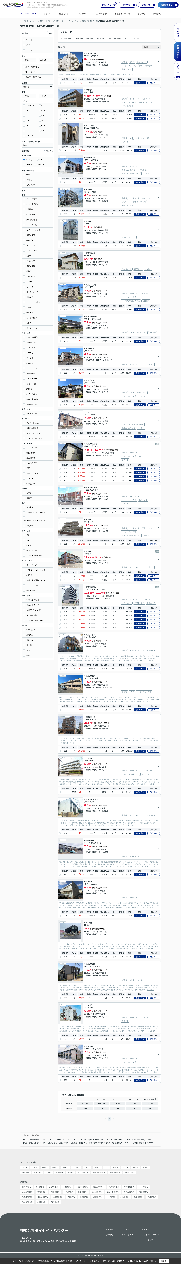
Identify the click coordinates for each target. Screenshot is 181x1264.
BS (27, 540)
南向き (29, 650)
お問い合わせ (167, 5)
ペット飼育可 (31, 199)
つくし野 (95, 799)
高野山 (94, 444)
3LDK (43, 125)
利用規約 (145, 1229)
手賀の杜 (92, 348)
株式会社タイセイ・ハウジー (44, 1230)
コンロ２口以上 (32, 423)
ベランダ (29, 358)
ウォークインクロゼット (35, 512)
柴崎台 (94, 587)
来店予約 (146, 5)
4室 (150, 1108)
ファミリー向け (32, 328)
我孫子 (95, 65)
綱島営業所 (82, 1192)
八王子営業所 (27, 1192)
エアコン (29, 493)
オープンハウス (32, 292)
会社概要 (109, 1229)
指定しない (29, 160)
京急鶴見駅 (112, 39)
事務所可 (29, 240)
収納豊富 (29, 526)
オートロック (31, 565)
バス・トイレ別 (32, 448)
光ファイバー (31, 550)
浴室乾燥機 (30, 458)
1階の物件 (30, 640)
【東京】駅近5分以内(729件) (59, 1140)
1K (42, 105)
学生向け (29, 313)
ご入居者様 (81, 13)
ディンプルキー (32, 585)
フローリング (31, 342)
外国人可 (29, 297)
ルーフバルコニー (33, 368)
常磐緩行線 (90, 360)
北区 (106, 1167)
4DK (42, 131)
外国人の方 (64, 13)
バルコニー (30, 363)
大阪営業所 (124, 1197)
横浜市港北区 (83, 1172)
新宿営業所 (26, 1187)
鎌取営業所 (84, 1197)
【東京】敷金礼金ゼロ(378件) (33, 1143)
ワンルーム (29, 105)
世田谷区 (25, 1172)
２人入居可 (30, 245)
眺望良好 (29, 271)
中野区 (145, 1167)
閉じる (163, 1261)
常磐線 (88, 65)
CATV (28, 545)
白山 (93, 157)
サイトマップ (147, 1240)
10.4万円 (101, 1103)
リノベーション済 (33, 230)
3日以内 (28, 165)
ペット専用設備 (32, 204)
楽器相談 (29, 209)
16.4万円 (150, 1103)
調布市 (70, 1172)
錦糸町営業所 (98, 1187)
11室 (101, 1108)
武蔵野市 (37, 1172)
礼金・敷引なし (31, 72)
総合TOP (47, 13)
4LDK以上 (29, 136)
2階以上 (29, 635)
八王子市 (59, 1172)
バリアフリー (31, 251)
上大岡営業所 (97, 1192)
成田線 (88, 934)
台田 (93, 635)
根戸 (90, 90)
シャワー (29, 479)
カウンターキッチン (34, 438)
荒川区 (115, 1167)
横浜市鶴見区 (115, 1172)
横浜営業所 (55, 1192)
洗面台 (29, 468)
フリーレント (31, 282)
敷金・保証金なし (32, 67)
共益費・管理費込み (33, 77)
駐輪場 (29, 389)
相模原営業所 (27, 1197)
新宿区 (24, 1167)
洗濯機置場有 (31, 404)
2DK (42, 115)
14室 (85, 1108)
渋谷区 (34, 1167)
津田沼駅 (89, 39)
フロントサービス (33, 605)
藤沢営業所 (143, 1192)
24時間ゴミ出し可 (33, 610)
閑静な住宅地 (31, 220)
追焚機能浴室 (31, 453)
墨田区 (65, 1167)
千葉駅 (121, 39)
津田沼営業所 (42, 1197)
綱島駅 (104, 39)
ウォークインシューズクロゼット (36, 521)
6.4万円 (85, 1103)
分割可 (29, 256)
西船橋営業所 (58, 1197)
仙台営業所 (152, 1197)
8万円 (134, 1103)
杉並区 (135, 1167)
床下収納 (29, 507)
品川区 (87, 1167)
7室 (117, 1108)
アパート (28, 40)
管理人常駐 (30, 266)
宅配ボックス (31, 575)
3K (42, 120)
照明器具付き (31, 384)
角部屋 (29, 656)
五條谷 (91, 126)
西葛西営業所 (114, 1187)
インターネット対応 (34, 556)
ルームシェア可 (32, 307)
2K (26, 115)
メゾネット (30, 353)
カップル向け (31, 318)
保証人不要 (30, 235)
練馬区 (55, 1167)
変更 (50, 33)
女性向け (29, 323)
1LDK (43, 110)
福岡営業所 (55, 1201)
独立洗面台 (30, 484)
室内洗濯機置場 (32, 337)
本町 (93, 717)
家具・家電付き (32, 399)
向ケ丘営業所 (129, 1192)
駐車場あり (30, 630)
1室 (133, 1108)
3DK (27, 125)
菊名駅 (127, 39)
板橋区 (97, 1167)
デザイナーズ (31, 225)
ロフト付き (30, 348)
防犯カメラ (30, 591)
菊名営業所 (69, 1192)
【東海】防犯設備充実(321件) (116, 1143)
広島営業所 (41, 1201)
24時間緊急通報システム (36, 580)
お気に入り (106, 5)
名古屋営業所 (27, 1201)
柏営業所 (71, 1197)
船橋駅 (63, 39)
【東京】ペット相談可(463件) (111, 1140)
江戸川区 (76, 1167)
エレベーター (31, 379)
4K (26, 131)
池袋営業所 (53, 1187)
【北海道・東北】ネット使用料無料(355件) (87, 1143)
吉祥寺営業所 (129, 1187)
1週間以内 (40, 165)
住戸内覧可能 (31, 615)
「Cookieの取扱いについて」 (131, 1261)
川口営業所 (111, 1197)
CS (27, 535)
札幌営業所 (138, 1197)
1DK (27, 110)
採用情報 (157, 13)
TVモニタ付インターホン (36, 570)
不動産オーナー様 (122, 13)
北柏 (90, 758)
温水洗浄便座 (31, 463)
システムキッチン (33, 433)
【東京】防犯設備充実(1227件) (34, 1140)
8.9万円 (118, 1103)
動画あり (28, 180)
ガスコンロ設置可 (33, 302)
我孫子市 (89, 53)
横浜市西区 (129, 1172)
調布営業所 (41, 1192)
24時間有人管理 (32, 600)
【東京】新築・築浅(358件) (57, 1143)
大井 (90, 412)
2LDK (27, 120)
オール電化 (30, 373)
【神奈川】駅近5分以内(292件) (142, 1143)
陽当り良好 (30, 214)
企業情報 (141, 13)
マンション (29, 45)
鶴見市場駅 (80, 39)
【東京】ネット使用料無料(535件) (85, 1140)
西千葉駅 (70, 39)
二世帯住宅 (30, 276)
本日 (40, 160)
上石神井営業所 (82, 1187)
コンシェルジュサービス (35, 620)
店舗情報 (126, 5)
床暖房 (29, 498)
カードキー (30, 287)
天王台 (94, 53)
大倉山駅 (135, 39)
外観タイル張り (32, 414)
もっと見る (149, 660)
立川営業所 (143, 1187)
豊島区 (45, 1167)
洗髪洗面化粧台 (32, 473)
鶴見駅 (97, 39)
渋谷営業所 (40, 1187)
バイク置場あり (32, 394)
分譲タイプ (30, 261)
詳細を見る (140, 83)
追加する (153, 83)
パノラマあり (30, 185)
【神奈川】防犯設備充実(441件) (137, 1140)
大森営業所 (67, 1187)
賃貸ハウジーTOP (28, 13)
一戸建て (28, 50)
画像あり (28, 175)
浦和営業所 (97, 1197)
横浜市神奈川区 (99, 1172)
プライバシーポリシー (151, 1235)
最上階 (29, 645)
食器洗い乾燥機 (32, 428)
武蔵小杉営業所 (113, 1192)
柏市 (87, 90)
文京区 (125, 1167)
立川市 (48, 1172)
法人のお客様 (101, 13)
